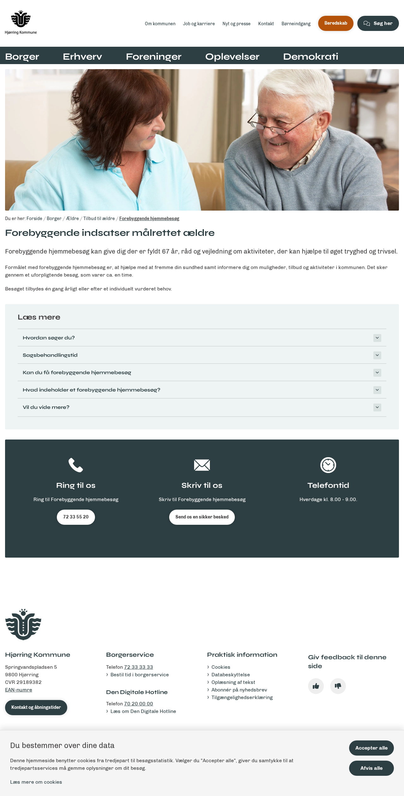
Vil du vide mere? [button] (46, 407)
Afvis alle (371, 768)
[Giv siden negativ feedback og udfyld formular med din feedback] (338, 686)
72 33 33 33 (138, 667)
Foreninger (153, 56)
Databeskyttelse (230, 675)
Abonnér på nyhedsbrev (239, 690)
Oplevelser (232, 56)
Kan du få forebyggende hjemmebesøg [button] (77, 372)
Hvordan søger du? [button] (49, 338)
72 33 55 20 (76, 517)
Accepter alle (371, 748)
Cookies (220, 667)
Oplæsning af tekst (233, 682)
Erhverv (82, 56)
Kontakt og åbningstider (36, 707)
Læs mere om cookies (36, 782)
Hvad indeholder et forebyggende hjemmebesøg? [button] (91, 390)
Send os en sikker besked (202, 517)
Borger (22, 56)
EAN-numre (18, 690)
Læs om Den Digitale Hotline (143, 711)
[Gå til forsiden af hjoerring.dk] (70, 23)
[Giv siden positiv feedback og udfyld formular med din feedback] (316, 686)
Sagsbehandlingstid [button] (50, 355)
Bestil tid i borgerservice (139, 675)
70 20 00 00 (138, 704)
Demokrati (310, 56)
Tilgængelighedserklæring (242, 697)
